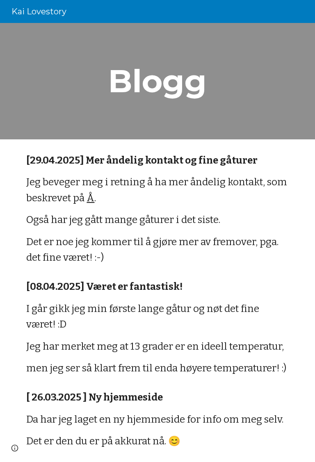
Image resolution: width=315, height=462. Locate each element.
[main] (157, 81)
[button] (15, 448)
